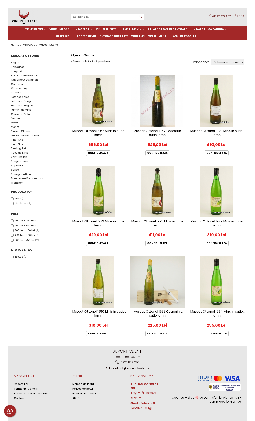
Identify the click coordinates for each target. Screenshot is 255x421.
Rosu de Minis (19, 153)
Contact (19, 398)
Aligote (15, 62)
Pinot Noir (17, 144)
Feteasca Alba (20, 97)
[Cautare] (140, 17)
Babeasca (18, 67)
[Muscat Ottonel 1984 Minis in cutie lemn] (216, 282)
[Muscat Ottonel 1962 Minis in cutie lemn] (98, 101)
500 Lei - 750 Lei (24, 240)
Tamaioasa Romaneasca (27, 178)
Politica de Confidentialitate (32, 393)
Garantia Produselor (85, 393)
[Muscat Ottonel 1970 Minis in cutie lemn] (216, 101)
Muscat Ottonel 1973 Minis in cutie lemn (157, 223)
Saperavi (17, 165)
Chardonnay (19, 88)
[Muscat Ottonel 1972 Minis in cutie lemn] (98, 191)
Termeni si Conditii (26, 389)
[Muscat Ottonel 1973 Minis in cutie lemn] (157, 191)
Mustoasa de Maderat (25, 135)
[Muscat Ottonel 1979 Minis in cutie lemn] (216, 191)
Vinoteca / (30, 45)
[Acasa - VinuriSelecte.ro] (31, 17)
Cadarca (17, 84)
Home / (16, 45)
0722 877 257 (130, 362)
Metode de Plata (83, 384)
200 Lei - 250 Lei (25, 220)
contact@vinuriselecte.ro (130, 368)
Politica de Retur (82, 389)
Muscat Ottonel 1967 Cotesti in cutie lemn (157, 133)
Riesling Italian (20, 148)
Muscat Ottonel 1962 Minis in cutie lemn (98, 133)
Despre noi (21, 384)
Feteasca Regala (22, 105)
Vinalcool (21, 203)
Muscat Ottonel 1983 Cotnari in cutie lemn (157, 314)
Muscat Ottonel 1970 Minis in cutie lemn (216, 133)
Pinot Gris (17, 140)
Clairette (16, 92)
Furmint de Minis (21, 110)
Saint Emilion (19, 157)
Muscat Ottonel (20, 131)
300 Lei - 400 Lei (25, 230)
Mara (14, 122)
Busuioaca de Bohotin (25, 75)
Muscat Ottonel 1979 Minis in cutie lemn (216, 223)
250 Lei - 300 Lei (25, 225)
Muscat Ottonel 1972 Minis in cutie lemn (98, 223)
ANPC (75, 398)
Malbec (16, 118)
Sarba (15, 170)
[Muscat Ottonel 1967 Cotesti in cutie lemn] (157, 101)
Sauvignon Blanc (21, 174)
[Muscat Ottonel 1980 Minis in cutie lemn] (98, 282)
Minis (18, 198)
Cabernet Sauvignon (24, 80)
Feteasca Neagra (22, 101)
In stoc (19, 257)
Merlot (15, 127)
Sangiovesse (19, 161)
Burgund (16, 71)
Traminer (17, 183)
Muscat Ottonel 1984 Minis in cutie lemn (216, 314)
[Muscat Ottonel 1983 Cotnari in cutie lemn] (157, 282)
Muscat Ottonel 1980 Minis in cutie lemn (98, 314)
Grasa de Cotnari (22, 114)
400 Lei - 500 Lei (25, 235)
